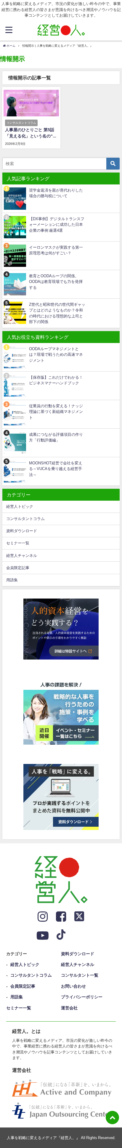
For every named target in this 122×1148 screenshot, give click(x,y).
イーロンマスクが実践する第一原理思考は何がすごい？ (56, 250)
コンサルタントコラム (25, 519)
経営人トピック (19, 506)
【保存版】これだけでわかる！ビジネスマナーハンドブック (56, 380)
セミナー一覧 (17, 543)
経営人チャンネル (21, 555)
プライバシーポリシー (81, 997)
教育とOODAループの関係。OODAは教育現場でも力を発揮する (56, 281)
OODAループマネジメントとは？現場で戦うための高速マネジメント (56, 354)
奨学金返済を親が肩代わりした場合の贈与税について (56, 193)
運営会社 (69, 1008)
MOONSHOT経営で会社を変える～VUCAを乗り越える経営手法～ (55, 469)
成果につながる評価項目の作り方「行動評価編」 (56, 437)
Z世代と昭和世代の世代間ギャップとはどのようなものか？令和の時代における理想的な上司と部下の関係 (57, 313)
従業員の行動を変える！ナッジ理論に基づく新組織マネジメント (56, 411)
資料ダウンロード (21, 531)
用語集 (12, 580)
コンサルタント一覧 (79, 975)
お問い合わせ (73, 986)
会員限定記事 (17, 568)
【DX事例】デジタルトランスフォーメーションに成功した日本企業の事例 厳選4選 (56, 224)
